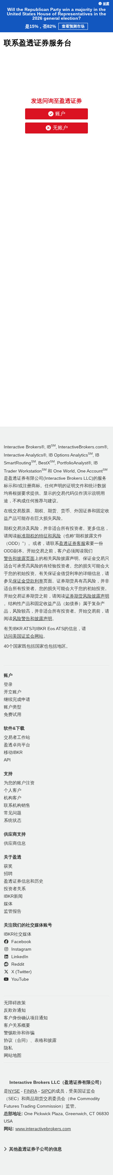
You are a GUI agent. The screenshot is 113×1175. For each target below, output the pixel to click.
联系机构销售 (17, 805)
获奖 (8, 866)
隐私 (8, 1048)
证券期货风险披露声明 (87, 596)
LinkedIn (19, 956)
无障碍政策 (15, 1002)
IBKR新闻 (13, 896)
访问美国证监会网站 (23, 636)
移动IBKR (13, 752)
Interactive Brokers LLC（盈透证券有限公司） (56, 1082)
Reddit (17, 964)
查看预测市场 (73, 26)
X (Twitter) (21, 971)
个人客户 (12, 790)
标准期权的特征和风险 (39, 536)
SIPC (46, 1091)
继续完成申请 (17, 699)
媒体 (8, 903)
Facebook (20, 941)
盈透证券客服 (72, 543)
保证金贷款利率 (28, 581)
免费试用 (12, 714)
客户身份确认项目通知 (26, 1018)
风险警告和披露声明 (32, 618)
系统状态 (12, 820)
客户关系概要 (17, 1025)
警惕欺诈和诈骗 (19, 1033)
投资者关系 (15, 888)
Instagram (20, 949)
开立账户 (12, 692)
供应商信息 (15, 843)
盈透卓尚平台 (17, 745)
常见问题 (12, 813)
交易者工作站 (17, 737)
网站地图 (12, 1055)
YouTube (19, 979)
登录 (8, 684)
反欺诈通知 (15, 1010)
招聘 (8, 873)
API (7, 760)
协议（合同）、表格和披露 (30, 1040)
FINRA (30, 1091)
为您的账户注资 (19, 783)
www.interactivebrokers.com (43, 1128)
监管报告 (12, 911)
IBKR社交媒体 (17, 934)
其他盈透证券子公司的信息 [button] (35, 1149)
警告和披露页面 (19, 558)
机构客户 (12, 798)
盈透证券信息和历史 (23, 881)
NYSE (14, 1091)
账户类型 (12, 707)
